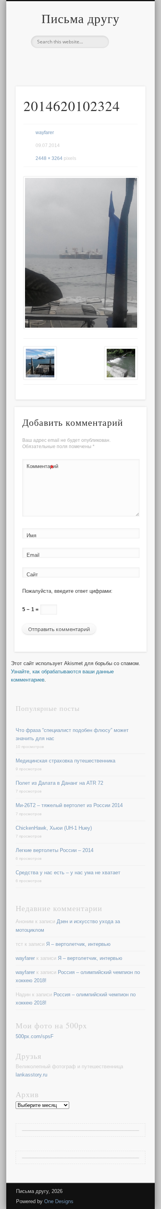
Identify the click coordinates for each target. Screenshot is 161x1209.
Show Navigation (126, 70)
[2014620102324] (80, 252)
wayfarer (45, 132)
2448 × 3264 (49, 158)
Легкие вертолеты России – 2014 (54, 850)
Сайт (32, 575)
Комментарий (40, 468)
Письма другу (80, 18)
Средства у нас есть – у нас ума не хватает (68, 872)
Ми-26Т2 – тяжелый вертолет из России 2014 (69, 805)
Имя (31, 535)
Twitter (79, 61)
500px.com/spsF (35, 1036)
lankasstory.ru (31, 1075)
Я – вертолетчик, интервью (78, 944)
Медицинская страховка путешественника (65, 761)
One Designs (58, 1201)
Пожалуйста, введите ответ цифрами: (67, 591)
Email (33, 555)
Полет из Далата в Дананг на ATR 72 (59, 783)
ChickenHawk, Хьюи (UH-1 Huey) (54, 828)
